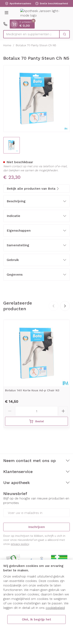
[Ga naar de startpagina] (40, 13)
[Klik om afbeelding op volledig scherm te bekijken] (36, 98)
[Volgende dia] (65, 306)
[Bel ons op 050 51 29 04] (5, 24)
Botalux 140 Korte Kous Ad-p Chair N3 (32, 390)
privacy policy (20, 544)
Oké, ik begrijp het (36, 619)
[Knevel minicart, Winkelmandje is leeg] (14, 24)
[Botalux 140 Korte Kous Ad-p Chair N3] (36, 353)
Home (7, 45)
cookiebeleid (55, 608)
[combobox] (31, 34)
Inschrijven (36, 527)
